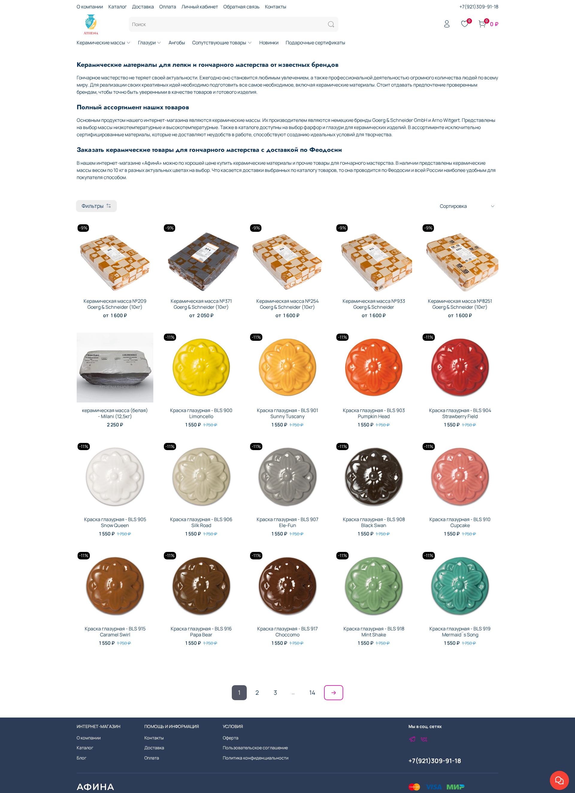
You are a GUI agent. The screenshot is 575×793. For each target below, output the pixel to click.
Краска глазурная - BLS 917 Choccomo (287, 631)
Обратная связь (241, 6)
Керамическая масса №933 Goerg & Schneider (374, 304)
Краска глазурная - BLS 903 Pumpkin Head (374, 413)
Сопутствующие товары (219, 42)
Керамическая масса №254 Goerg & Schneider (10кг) (287, 304)
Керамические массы (101, 42)
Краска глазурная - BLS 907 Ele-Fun (287, 522)
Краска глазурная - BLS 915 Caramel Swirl (115, 631)
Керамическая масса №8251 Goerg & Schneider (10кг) (460, 304)
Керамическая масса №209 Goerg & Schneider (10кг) (115, 304)
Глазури (147, 42)
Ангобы (177, 42)
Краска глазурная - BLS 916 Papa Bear (201, 631)
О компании (90, 6)
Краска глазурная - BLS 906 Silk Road (201, 522)
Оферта (230, 738)
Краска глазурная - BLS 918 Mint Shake (374, 631)
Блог (82, 758)
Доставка (143, 6)
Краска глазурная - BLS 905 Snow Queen (115, 522)
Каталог (117, 6)
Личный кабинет (199, 6)
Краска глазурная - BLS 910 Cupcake (460, 522)
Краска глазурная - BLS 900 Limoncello (201, 413)
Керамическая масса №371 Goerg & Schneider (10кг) (201, 304)
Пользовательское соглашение (255, 747)
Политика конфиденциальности (255, 758)
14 (312, 692)
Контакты (275, 6)
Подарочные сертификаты (315, 42)
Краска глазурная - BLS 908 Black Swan (374, 522)
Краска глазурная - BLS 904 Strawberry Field (460, 413)
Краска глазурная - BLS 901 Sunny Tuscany (287, 413)
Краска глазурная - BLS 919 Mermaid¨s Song (460, 631)
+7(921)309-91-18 (478, 6)
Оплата (167, 6)
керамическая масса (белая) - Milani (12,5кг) (115, 413)
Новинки (269, 42)
